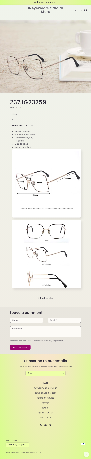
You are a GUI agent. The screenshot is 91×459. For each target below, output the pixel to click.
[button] (4, 10)
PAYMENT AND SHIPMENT (45, 388)
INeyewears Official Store (20, 452)
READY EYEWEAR (45, 413)
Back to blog (46, 298)
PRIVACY (45, 403)
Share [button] (15, 114)
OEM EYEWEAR (45, 417)
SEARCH (45, 408)
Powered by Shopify (36, 452)
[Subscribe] (62, 373)
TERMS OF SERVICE (45, 398)
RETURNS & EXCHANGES (45, 393)
